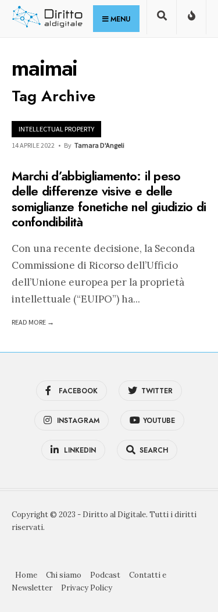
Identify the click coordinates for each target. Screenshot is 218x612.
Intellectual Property (56, 128)
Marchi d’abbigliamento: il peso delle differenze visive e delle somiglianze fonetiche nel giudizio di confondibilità (109, 198)
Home (26, 575)
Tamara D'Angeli (99, 145)
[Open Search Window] (161, 19)
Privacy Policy (86, 588)
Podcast (105, 575)
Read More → (33, 322)
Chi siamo (63, 575)
